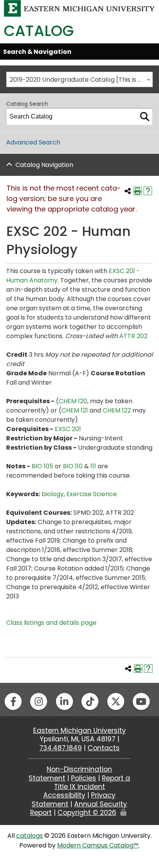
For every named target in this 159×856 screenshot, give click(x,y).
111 (93, 466)
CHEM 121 (74, 410)
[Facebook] (13, 701)
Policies (83, 778)
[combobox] (79, 79)
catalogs (29, 835)
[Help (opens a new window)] (148, 191)
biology (53, 494)
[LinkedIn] (64, 701)
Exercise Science (91, 494)
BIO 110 (73, 466)
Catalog (39, 31)
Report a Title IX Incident (92, 782)
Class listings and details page (51, 622)
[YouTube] (141, 701)
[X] (115, 701)
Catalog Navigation (44, 164)
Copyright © (87, 812)
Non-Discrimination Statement (70, 773)
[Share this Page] (127, 191)
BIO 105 (42, 466)
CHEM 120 (73, 401)
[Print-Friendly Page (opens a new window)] (138, 191)
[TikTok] (89, 701)
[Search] (145, 116)
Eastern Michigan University (79, 730)
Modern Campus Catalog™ (98, 845)
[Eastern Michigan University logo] (79, 7)
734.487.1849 (60, 748)
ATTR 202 (133, 336)
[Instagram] (38, 701)
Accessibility (64, 795)
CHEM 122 (117, 410)
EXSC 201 (68, 429)
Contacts (104, 748)
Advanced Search (33, 142)
